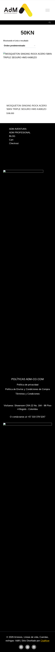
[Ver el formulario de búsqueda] (50, 22)
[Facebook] (21, 647)
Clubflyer (45, 640)
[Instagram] (27, 647)
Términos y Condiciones (27, 394)
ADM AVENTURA (17, 129)
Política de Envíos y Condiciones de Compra (27, 389)
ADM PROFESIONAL (19, 132)
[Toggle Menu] (47, 10)
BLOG (12, 136)
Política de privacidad (27, 384)
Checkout (14, 143)
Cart (11, 140)
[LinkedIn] (34, 647)
